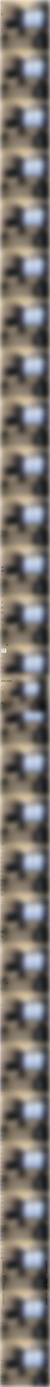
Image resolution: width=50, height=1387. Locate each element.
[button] (27, 645)
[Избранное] (3, 650)
